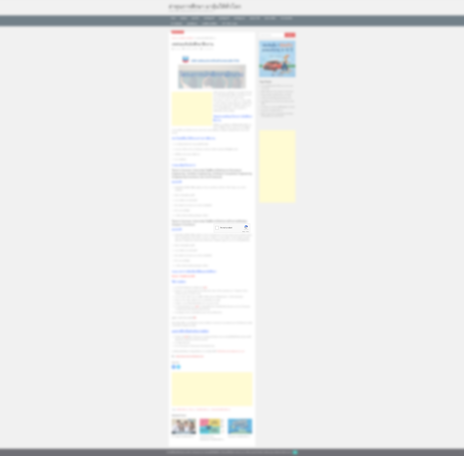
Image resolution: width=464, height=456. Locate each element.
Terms (247, 231)
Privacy (243, 231)
